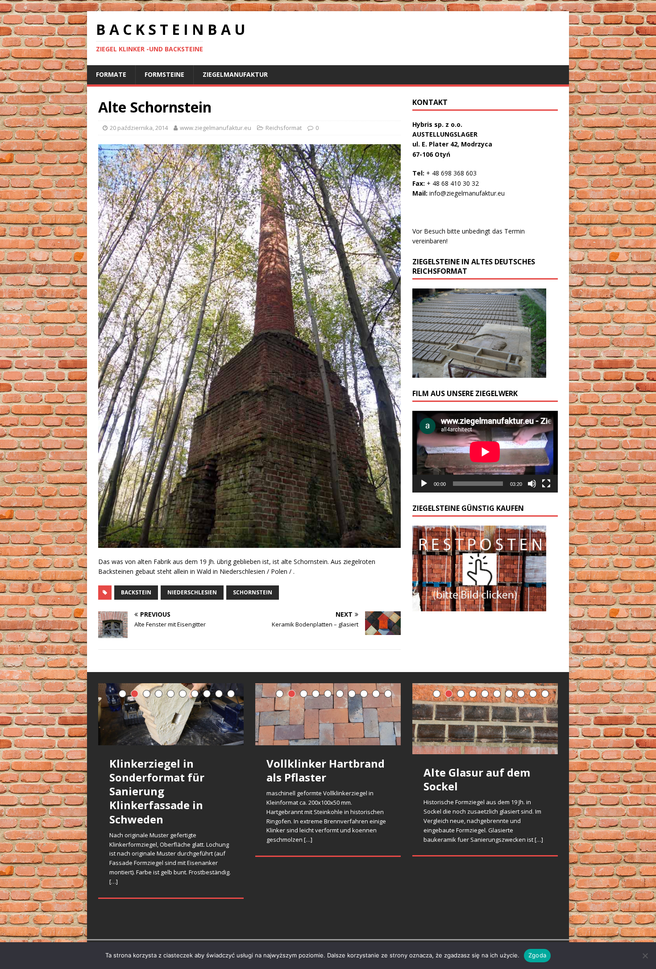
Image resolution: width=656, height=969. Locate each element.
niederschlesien (192, 592)
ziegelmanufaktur (235, 74)
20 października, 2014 (139, 128)
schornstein (252, 592)
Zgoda (537, 955)
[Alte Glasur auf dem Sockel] (485, 718)
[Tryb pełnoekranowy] (546, 483)
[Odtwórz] (423, 483)
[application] (485, 452)
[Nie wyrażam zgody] (644, 955)
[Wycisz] (531, 483)
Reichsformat (284, 128)
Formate (111, 74)
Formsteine (164, 74)
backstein (136, 592)
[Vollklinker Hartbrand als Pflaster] (328, 714)
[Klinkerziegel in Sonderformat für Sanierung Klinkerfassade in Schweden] (171, 714)
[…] (113, 881)
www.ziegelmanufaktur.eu (215, 128)
